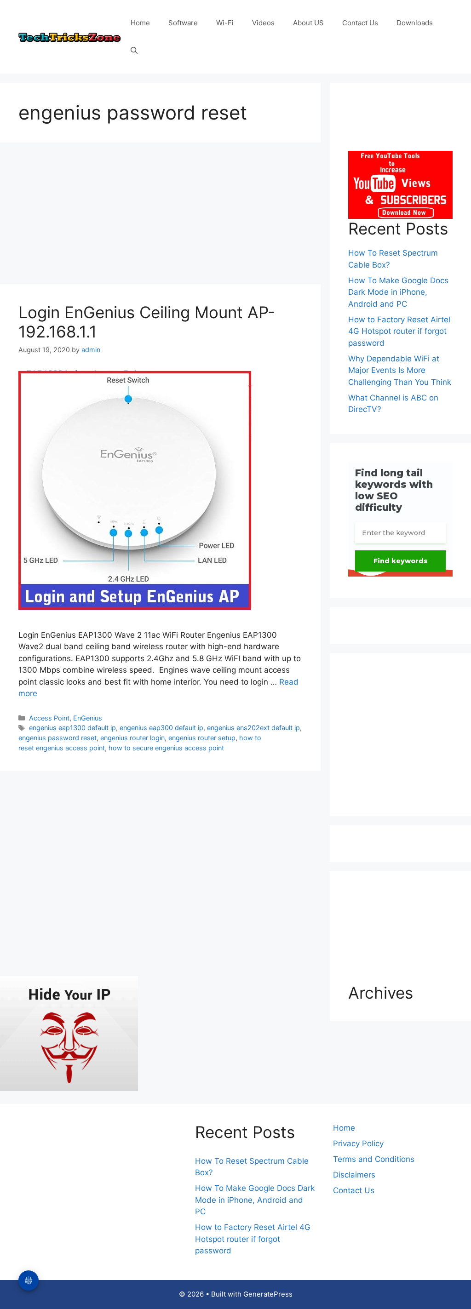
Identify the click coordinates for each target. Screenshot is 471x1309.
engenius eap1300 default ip (72, 728)
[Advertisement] (160, 216)
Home (140, 22)
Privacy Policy (358, 1143)
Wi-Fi (225, 22)
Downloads (414, 22)
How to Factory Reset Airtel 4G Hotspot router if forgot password (399, 331)
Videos (263, 22)
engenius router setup (202, 738)
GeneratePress (268, 1294)
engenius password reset (57, 738)
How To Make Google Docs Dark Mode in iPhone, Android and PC (398, 292)
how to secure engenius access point (166, 748)
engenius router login (132, 738)
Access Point (49, 718)
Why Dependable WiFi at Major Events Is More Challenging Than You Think (399, 370)
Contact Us (360, 22)
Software (183, 22)
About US (308, 22)
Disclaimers (354, 1174)
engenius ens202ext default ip (253, 728)
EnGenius (87, 718)
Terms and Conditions (373, 1159)
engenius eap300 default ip (161, 728)
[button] (134, 50)
